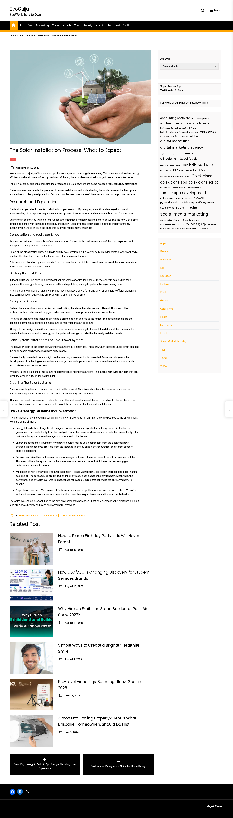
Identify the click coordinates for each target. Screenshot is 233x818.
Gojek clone (202, 176)
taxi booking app (196, 224)
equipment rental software (170, 165)
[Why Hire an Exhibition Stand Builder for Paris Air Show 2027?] (31, 621)
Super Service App (170, 86)
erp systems (166, 176)
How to (99, 25)
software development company (172, 224)
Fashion (164, 284)
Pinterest (184, 102)
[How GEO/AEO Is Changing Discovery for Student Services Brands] (31, 585)
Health (67, 25)
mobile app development (183, 192)
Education (165, 275)
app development (200, 118)
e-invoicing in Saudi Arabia (178, 159)
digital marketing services (170, 154)
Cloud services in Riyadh (170, 136)
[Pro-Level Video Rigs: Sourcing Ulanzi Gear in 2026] (31, 694)
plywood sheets (169, 202)
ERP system (165, 170)
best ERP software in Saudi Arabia (175, 132)
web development (202, 228)
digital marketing (175, 141)
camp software (208, 132)
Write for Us (123, 25)
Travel (55, 25)
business (194, 132)
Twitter (205, 102)
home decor (166, 324)
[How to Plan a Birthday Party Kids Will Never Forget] (31, 549)
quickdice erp (187, 202)
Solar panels (50, 515)
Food (163, 292)
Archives (165, 58)
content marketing (190, 136)
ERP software (201, 164)
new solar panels (28, 515)
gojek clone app (173, 182)
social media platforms (169, 220)
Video (163, 365)
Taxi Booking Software (172, 90)
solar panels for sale (74, 515)
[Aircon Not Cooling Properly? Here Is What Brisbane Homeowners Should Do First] (31, 731)
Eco (110, 25)
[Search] (203, 10)
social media (186, 207)
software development (190, 220)
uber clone (211, 224)
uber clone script (183, 228)
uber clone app (167, 228)
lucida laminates (178, 188)
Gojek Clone (166, 308)
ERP (185, 165)
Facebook (195, 102)
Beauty (88, 25)
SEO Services (167, 207)
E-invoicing (192, 153)
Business (165, 259)
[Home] (14, 25)
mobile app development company (176, 198)
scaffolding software (205, 202)
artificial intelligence (195, 123)
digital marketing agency (181, 147)
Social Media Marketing (34, 25)
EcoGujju (19, 9)
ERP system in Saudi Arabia (191, 170)
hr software (165, 187)
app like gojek (169, 123)
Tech (77, 25)
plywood (199, 198)
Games (164, 300)
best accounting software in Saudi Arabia (178, 128)
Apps (163, 243)
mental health (194, 187)
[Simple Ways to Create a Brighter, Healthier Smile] (31, 658)
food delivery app (181, 176)
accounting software (175, 118)
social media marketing (184, 214)
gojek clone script (203, 182)
